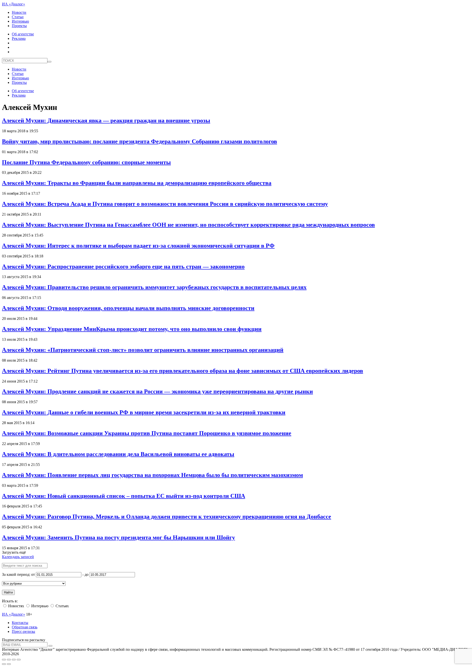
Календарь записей (18, 557)
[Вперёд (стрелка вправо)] (9, 664)
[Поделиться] (9, 659)
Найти (8, 592)
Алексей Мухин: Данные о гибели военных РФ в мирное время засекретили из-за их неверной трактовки (143, 412)
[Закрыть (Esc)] (4, 659)
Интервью (20, 21)
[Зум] (19, 659)
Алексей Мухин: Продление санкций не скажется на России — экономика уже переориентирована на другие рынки (157, 391)
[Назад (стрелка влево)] (4, 664)
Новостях (15, 606)
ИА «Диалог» (13, 4)
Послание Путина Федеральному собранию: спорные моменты (86, 162)
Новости (19, 12)
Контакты (20, 623)
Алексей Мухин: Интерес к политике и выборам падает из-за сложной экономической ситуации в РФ (138, 245)
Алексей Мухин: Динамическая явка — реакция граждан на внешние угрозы (106, 120)
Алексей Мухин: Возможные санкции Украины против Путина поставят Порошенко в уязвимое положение (146, 433)
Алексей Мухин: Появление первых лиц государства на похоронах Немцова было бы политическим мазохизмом (152, 475)
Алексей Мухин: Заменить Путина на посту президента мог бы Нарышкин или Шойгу (118, 537)
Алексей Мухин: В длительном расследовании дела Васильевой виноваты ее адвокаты (118, 454)
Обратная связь (24, 627)
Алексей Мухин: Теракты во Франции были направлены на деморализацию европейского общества (136, 183)
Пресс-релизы (23, 631)
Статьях (62, 606)
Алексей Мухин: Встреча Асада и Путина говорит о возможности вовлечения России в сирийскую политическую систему (165, 204)
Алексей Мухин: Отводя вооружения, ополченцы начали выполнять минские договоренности (128, 308)
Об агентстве (23, 34)
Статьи (18, 17)
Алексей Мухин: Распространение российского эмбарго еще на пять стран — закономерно (123, 266)
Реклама (19, 38)
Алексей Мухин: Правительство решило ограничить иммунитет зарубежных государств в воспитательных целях (154, 287)
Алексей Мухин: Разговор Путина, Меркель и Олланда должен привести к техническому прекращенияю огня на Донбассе (166, 516)
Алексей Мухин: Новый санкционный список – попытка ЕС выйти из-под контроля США (123, 496)
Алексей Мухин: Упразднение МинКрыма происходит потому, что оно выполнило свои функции (132, 329)
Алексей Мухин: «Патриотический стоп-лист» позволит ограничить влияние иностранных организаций (142, 350)
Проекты (19, 26)
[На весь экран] (14, 659)
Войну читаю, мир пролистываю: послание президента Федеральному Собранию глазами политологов (139, 141)
